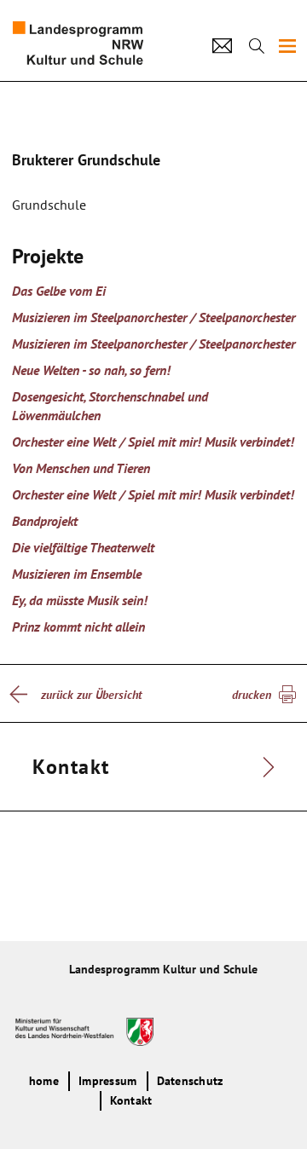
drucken (251, 694)
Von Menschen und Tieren (81, 467)
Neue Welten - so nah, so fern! (91, 369)
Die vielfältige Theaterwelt (83, 547)
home (44, 1080)
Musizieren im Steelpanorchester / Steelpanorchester (153, 317)
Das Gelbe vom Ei (59, 290)
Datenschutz (190, 1080)
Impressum (107, 1080)
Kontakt (131, 1100)
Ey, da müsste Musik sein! (80, 600)
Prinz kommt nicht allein (78, 626)
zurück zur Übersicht (91, 694)
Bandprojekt (45, 520)
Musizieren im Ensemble (77, 573)
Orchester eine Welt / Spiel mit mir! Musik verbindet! (153, 441)
